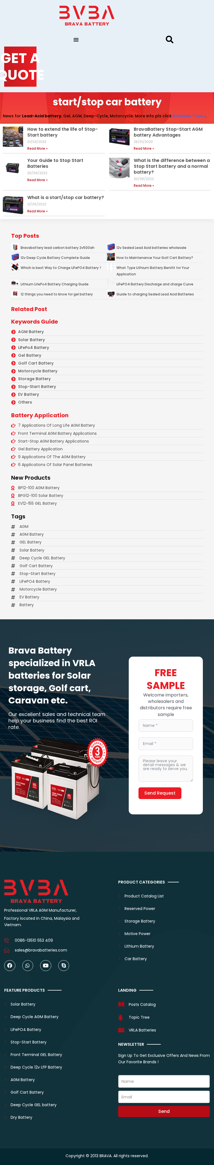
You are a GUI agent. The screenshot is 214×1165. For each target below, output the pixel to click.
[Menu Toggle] (76, 39)
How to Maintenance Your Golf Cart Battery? (154, 257)
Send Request (160, 793)
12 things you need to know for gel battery (57, 294)
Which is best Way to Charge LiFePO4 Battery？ (61, 267)
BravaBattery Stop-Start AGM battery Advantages (168, 132)
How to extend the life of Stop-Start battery (62, 132)
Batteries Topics (189, 116)
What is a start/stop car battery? (65, 197)
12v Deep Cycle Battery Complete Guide (55, 257)
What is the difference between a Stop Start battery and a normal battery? (172, 166)
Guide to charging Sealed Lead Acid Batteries (155, 294)
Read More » (37, 148)
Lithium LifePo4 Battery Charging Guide (55, 284)
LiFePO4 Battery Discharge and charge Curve (154, 284)
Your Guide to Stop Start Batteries (55, 163)
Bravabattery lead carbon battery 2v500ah (57, 247)
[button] (170, 40)
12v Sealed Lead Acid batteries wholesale (151, 247)
